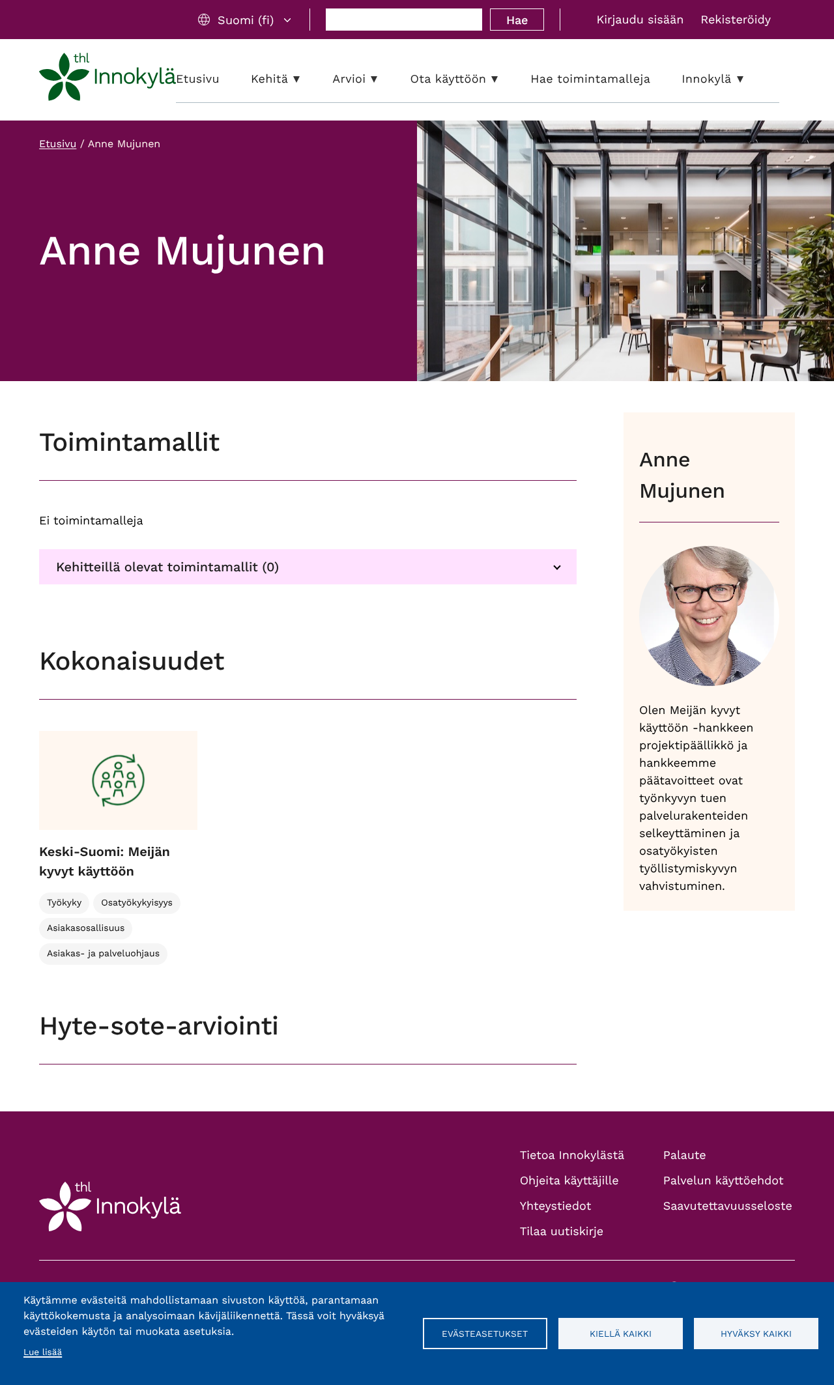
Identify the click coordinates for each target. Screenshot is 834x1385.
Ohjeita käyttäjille (569, 1181)
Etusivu (57, 143)
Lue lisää (42, 1352)
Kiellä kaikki (621, 1333)
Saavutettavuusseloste (727, 1206)
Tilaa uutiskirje (562, 1231)
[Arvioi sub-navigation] (384, 79)
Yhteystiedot (556, 1206)
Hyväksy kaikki (756, 1333)
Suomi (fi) (246, 20)
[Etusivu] (107, 79)
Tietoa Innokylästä (572, 1155)
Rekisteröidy (735, 20)
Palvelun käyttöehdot (723, 1181)
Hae (517, 20)
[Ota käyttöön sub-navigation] (504, 79)
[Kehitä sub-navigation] (306, 79)
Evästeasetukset (485, 1333)
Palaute (684, 1155)
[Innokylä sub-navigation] (750, 79)
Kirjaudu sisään (639, 20)
